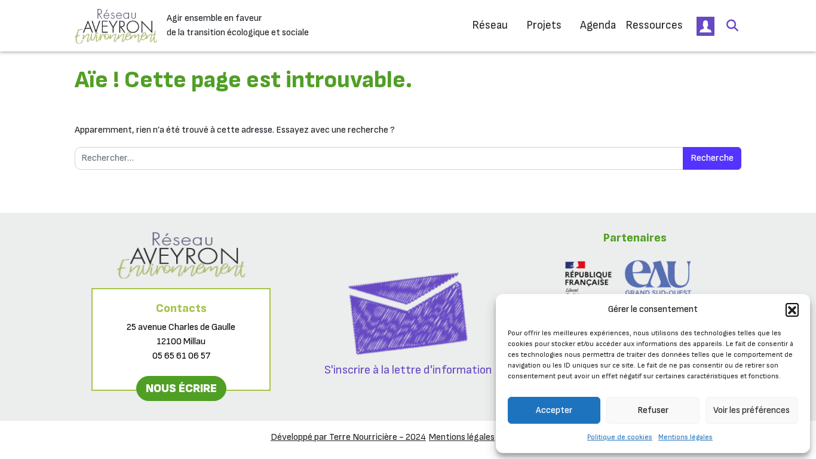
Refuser (652, 410)
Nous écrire (181, 388)
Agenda (598, 25)
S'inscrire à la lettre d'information (408, 370)
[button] (792, 310)
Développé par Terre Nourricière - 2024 (348, 437)
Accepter (554, 410)
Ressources (654, 25)
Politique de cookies (619, 437)
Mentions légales (685, 437)
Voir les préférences (751, 410)
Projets (544, 25)
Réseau (490, 25)
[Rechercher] (732, 26)
